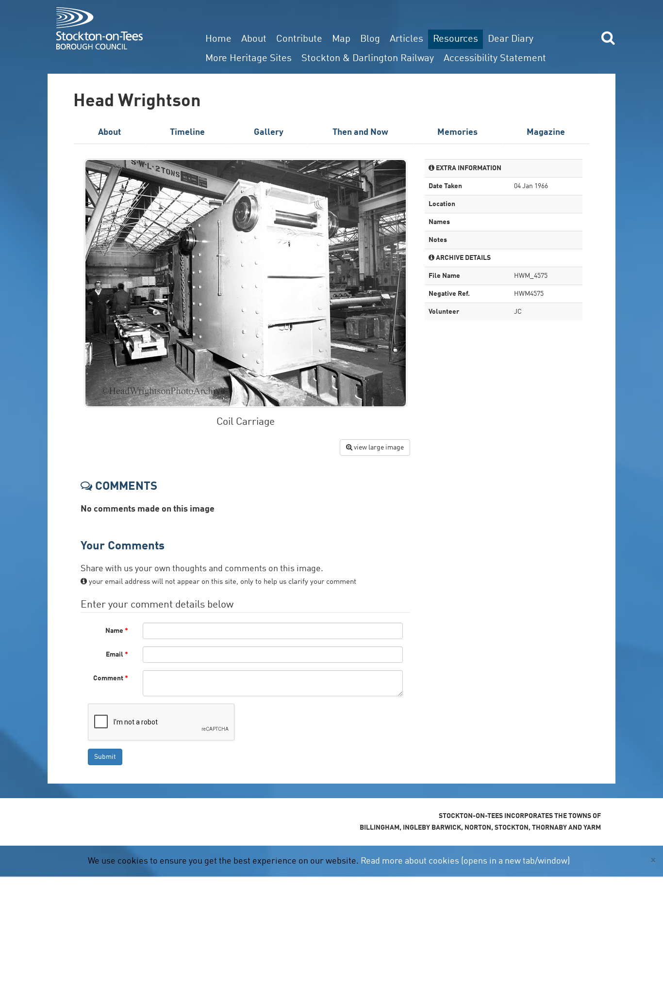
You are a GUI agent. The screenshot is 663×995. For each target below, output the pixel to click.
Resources (455, 39)
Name (116, 630)
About (253, 39)
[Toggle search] (608, 37)
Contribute (299, 39)
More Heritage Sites (248, 59)
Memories (457, 132)
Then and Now (360, 132)
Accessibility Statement (495, 59)
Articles (406, 39)
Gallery (268, 132)
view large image (378, 447)
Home (218, 39)
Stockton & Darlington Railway (367, 59)
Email (117, 654)
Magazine (546, 132)
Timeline (187, 132)
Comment (110, 678)
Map (341, 39)
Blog (370, 39)
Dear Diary (510, 39)
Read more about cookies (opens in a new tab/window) (465, 861)
